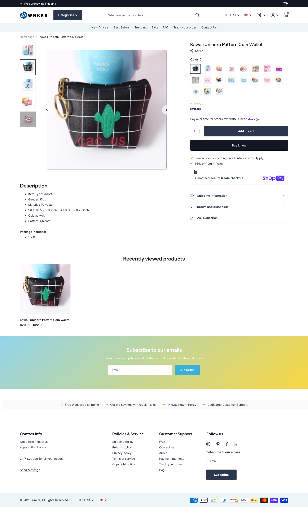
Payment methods (171, 458)
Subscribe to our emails (223, 452)
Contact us (166, 447)
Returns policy (122, 447)
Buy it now (239, 145)
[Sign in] (274, 15)
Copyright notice (123, 464)
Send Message (30, 470)
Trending (141, 27)
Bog (162, 470)
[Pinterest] (218, 444)
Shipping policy (122, 441)
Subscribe (187, 370)
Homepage (27, 37)
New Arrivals (100, 27)
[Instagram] (208, 444)
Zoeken (197, 15)
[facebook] (227, 444)
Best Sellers (121, 27)
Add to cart (246, 131)
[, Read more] (261, 15)
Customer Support (175, 434)
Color (196, 59)
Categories (66, 15)
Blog (155, 27)
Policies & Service (128, 434)
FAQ (165, 27)
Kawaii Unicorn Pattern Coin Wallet (44, 320)
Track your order (184, 27)
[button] (200, 127)
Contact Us (209, 27)
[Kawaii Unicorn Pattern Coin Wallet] (45, 289)
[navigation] (47, 109)
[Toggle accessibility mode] (285, 3)
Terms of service (123, 458)
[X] (235, 444)
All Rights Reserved (55, 500)
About (163, 453)
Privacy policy (122, 453)
